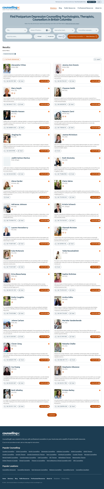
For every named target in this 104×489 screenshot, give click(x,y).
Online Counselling (21, 451)
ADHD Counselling (76, 451)
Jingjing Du (16, 135)
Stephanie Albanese (70, 367)
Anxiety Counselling (8, 454)
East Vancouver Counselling (40, 470)
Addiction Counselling (63, 451)
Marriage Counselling (90, 454)
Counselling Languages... (85, 30)
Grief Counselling (43, 457)
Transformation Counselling (28, 457)
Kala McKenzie (17, 251)
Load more (52, 415)
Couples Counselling (8, 451)
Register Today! (91, 1)
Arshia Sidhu (67, 297)
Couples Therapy (78, 454)
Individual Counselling (64, 454)
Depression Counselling (48, 451)
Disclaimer (57, 478)
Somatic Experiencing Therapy (36, 454)
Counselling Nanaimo (23, 470)
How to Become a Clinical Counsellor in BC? (59, 460)
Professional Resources (85, 8)
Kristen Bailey (68, 390)
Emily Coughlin (17, 297)
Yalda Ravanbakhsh (70, 251)
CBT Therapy (53, 457)
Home (4, 478)
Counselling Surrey (68, 470)
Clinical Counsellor (24, 460)
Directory (53, 8)
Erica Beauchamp (18, 274)
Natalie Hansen (17, 111)
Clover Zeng (16, 344)
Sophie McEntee (69, 274)
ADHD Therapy (87, 451)
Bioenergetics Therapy (79, 457)
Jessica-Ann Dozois (70, 65)
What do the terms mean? (72, 23)
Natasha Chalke (68, 344)
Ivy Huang (15, 367)
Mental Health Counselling (10, 457)
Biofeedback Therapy (65, 457)
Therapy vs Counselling (38, 460)
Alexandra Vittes (18, 65)
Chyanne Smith (68, 88)
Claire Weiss (67, 181)
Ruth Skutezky (68, 158)
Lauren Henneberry (19, 228)
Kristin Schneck (69, 204)
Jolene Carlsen (17, 320)
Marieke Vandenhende (72, 320)
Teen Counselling (51, 454)
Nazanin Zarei (68, 111)
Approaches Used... (60, 30)
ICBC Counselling (78, 460)
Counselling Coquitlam (82, 470)
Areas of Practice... (39, 30)
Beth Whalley (17, 390)
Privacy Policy (65, 478)
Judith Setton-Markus (20, 158)
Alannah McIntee (69, 228)
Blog (60, 8)
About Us (98, 8)
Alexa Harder (17, 181)
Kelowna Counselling (55, 470)
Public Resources (69, 8)
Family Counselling (34, 451)
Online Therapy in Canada (10, 460)
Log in (99, 1)
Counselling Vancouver (9, 470)
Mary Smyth (16, 88)
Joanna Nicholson (69, 135)
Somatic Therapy (20, 454)
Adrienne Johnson (19, 204)
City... (8, 30)
